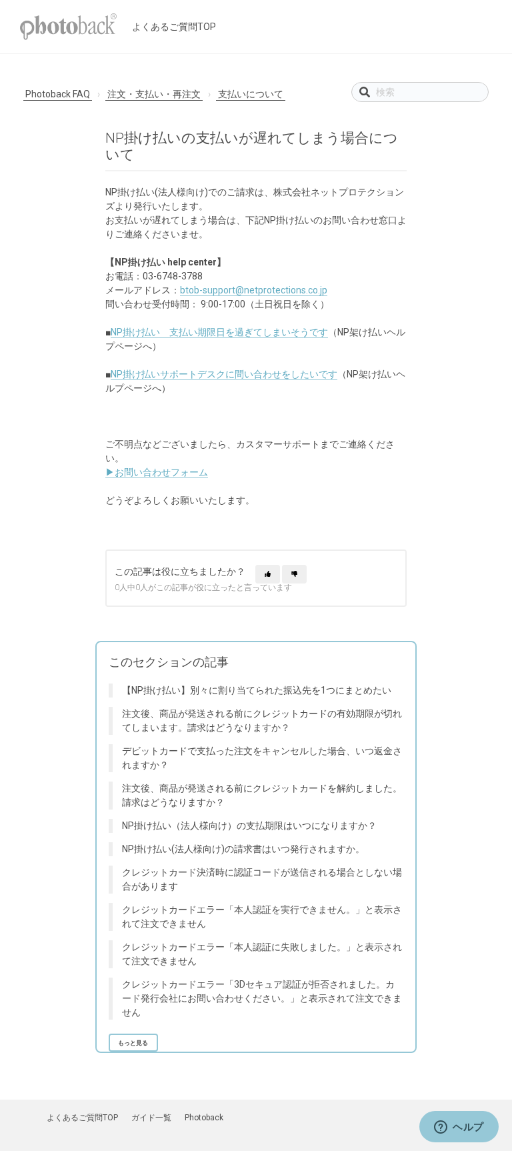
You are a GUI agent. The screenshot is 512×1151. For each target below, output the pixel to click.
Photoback (204, 1117)
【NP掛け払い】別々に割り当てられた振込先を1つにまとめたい (256, 690)
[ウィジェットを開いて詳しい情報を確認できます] (459, 1127)
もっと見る (133, 1043)
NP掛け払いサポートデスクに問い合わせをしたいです (224, 374)
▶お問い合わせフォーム (156, 472)
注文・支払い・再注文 (154, 94)
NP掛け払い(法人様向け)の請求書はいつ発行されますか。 (243, 849)
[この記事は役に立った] (267, 574)
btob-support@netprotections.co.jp (253, 290)
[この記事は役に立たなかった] (294, 574)
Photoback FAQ (57, 94)
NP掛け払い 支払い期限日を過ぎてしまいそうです (219, 332)
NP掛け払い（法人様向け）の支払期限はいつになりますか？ (249, 825)
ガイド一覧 (151, 1117)
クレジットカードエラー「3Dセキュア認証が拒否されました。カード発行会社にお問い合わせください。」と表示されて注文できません (262, 998)
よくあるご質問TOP (174, 26)
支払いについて (250, 94)
